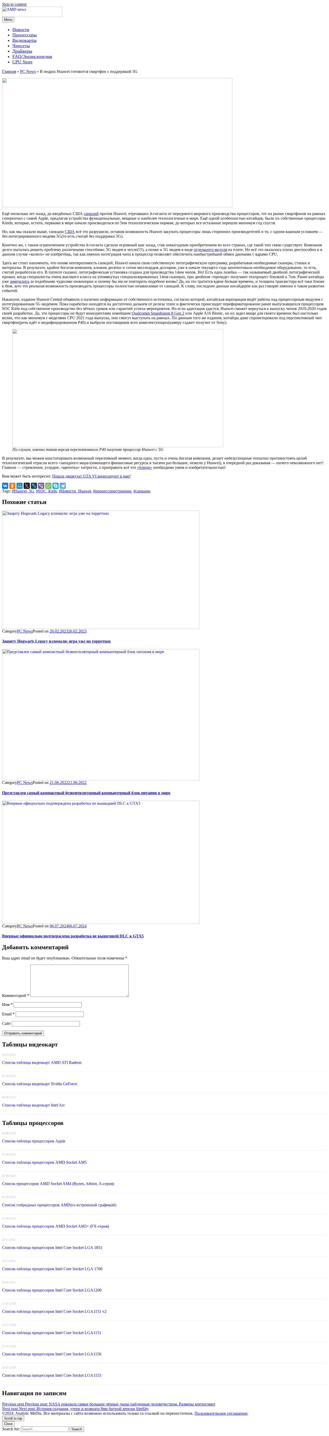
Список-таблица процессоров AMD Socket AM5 (44, 1162)
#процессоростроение (112, 491)
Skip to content (14, 4)
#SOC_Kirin (46, 491)
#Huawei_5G (23, 491)
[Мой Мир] (19, 486)
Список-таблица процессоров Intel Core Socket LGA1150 (51, 1354)
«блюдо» (144, 467)
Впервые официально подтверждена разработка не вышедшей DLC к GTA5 (73, 936)
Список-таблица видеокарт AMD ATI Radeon (41, 1062)
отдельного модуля (210, 249)
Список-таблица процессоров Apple (33, 1141)
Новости (20, 29)
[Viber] (41, 486)
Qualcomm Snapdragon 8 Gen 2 (158, 313)
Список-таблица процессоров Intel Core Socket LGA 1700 (52, 1269)
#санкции (141, 491)
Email (8, 1014)
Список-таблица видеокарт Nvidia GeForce (39, 1084)
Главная (9, 71)
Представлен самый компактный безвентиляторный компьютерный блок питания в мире (86, 793)
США (70, 231)
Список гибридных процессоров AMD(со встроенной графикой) (59, 1205)
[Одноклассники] (12, 486)
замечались (19, 281)
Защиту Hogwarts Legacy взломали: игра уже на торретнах (56, 641)
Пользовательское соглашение (221, 1413)
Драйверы (22, 51)
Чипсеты (21, 45)
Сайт (6, 1023)
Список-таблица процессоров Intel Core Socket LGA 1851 (52, 1247)
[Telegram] (63, 486)
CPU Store (22, 61)
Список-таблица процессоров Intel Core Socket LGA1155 (51, 1375)
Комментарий (15, 995)
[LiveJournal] (34, 486)
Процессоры (24, 34)
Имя (7, 1004)
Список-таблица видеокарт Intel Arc (33, 1105)
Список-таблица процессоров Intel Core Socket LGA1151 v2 (54, 1311)
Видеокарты (24, 40)
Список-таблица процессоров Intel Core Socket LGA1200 (52, 1290)
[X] (27, 486)
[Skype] (55, 486)
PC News (28, 71)
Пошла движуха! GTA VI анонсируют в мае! (91, 476)
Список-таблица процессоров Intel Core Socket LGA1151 (51, 1333)
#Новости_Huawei (75, 491)
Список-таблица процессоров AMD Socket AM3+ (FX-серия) (55, 1226)
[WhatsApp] (48, 486)
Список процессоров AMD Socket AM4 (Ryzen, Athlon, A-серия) (58, 1183)
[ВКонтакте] (5, 486)
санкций (91, 213)
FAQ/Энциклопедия (32, 56)
